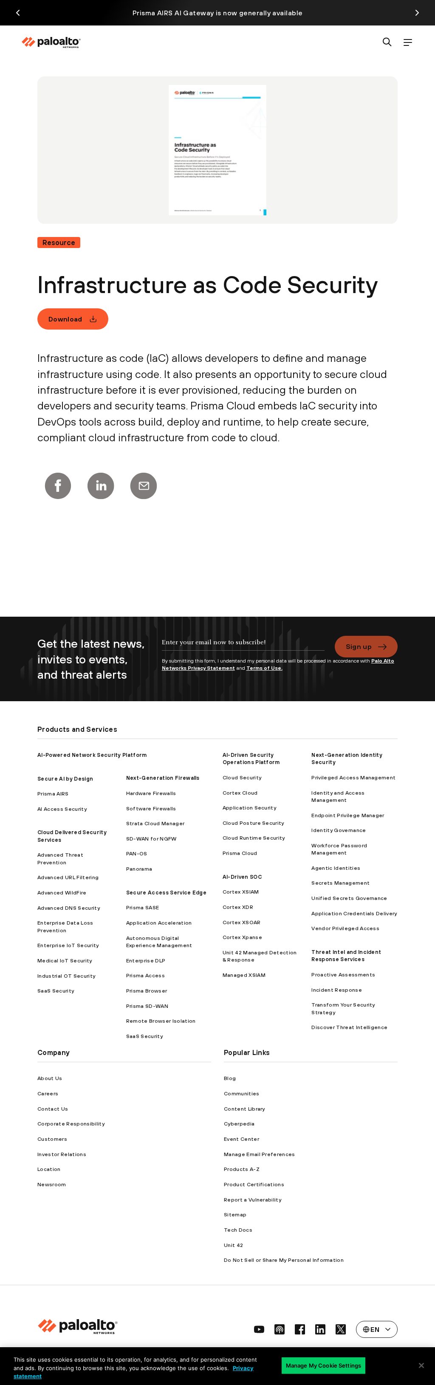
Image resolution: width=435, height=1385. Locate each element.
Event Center (241, 1139)
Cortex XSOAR (242, 922)
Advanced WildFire (61, 892)
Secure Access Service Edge (166, 892)
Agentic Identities (335, 868)
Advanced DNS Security (68, 908)
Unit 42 (233, 1245)
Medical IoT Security (64, 960)
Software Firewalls (151, 808)
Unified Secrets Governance (349, 898)
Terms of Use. (264, 668)
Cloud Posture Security (253, 823)
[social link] (259, 1329)
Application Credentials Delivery (354, 913)
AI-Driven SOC (242, 877)
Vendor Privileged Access (345, 928)
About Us (49, 1078)
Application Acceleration (159, 923)
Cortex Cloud (240, 793)
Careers (47, 1093)
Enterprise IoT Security (68, 945)
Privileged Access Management (353, 777)
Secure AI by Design (65, 779)
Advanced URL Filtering (68, 877)
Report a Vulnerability (252, 1199)
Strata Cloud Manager (155, 823)
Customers (52, 1139)
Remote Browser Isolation (161, 1021)
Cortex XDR (238, 907)
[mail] (143, 485)
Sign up (359, 646)
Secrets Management (340, 883)
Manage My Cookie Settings (323, 1365)
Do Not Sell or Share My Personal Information (284, 1260)
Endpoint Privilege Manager (347, 815)
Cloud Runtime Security (254, 838)
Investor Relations (61, 1154)
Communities (242, 1093)
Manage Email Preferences (259, 1154)
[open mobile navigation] (408, 42)
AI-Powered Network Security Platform (92, 755)
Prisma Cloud (240, 853)
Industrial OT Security (66, 976)
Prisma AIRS (53, 793)
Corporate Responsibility (71, 1123)
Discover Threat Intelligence (349, 1027)
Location (49, 1169)
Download (65, 319)
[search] (387, 42)
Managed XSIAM (244, 975)
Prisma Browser (146, 990)
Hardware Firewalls (151, 793)
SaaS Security (55, 990)
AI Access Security (62, 809)
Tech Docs (238, 1230)
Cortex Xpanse (242, 937)
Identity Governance (338, 830)
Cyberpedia (239, 1123)
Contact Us (52, 1109)
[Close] (421, 1365)
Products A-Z (242, 1169)
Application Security (249, 807)
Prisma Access (145, 975)
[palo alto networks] (51, 42)
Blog (230, 1078)
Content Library (244, 1109)
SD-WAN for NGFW (151, 838)
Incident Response (336, 990)
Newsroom (51, 1184)
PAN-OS (136, 853)
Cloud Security (242, 777)
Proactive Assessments (343, 974)
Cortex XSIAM (241, 892)
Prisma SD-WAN (147, 1006)
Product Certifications (254, 1184)
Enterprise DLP (145, 960)
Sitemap (235, 1214)
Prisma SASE (142, 907)
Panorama (139, 869)
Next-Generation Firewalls (163, 778)
